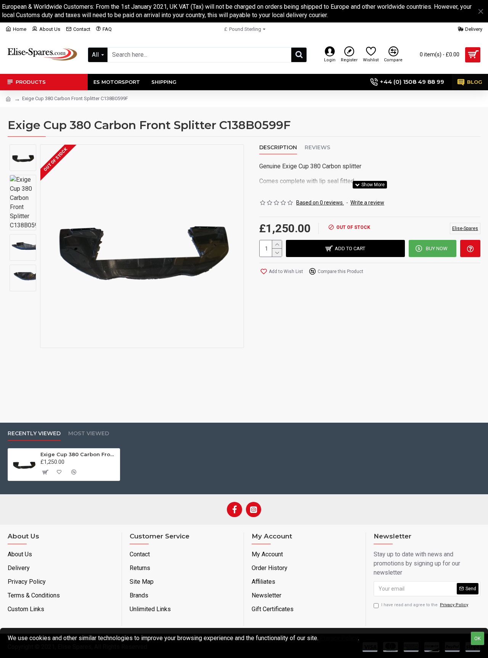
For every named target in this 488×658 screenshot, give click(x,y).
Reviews (317, 147)
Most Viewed (88, 433)
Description (278, 147)
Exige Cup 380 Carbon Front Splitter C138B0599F (78, 454)
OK (477, 638)
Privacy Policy (339, 638)
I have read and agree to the (424, 604)
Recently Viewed (34, 433)
